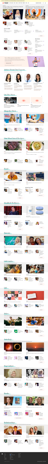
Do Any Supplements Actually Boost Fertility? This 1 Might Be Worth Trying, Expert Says (38, 86)
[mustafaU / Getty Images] (35, 295)
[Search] (43, 3)
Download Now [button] (8, 63)
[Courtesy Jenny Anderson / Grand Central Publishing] (13, 401)
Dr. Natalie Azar (6, 84)
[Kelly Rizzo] (35, 145)
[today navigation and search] (45, 3)
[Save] (3, 19)
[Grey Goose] (35, 176)
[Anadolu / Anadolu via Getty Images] (35, 346)
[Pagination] (41, 72)
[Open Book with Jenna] (35, 401)
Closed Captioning (11, 459)
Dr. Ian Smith (25, 84)
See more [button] (20, 229)
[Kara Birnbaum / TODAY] (35, 14)
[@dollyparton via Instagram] (13, 430)
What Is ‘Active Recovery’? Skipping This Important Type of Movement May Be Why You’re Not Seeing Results (9, 106)
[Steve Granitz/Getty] (35, 430)
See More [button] (29, 53)
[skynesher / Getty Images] (35, 321)
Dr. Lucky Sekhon (36, 84)
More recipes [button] (40, 195)
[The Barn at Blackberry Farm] (13, 145)
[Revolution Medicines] (35, 210)
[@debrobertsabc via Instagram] (35, 240)
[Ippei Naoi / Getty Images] (13, 321)
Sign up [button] (41, 227)
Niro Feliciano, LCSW (16, 84)
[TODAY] (13, 373)
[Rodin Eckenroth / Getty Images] (13, 210)
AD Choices (5, 459)
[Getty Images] (10, 100)
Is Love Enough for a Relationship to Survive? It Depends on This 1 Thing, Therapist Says (18, 86)
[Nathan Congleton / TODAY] (13, 176)
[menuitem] (11, 3)
